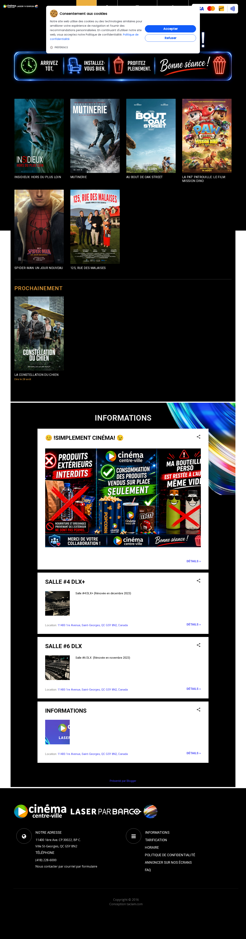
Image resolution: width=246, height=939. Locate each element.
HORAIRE (152, 847)
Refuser (170, 38)
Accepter (170, 29)
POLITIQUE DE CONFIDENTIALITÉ (170, 855)
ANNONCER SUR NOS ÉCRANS (168, 862)
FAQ (148, 870)
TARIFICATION (156, 840)
